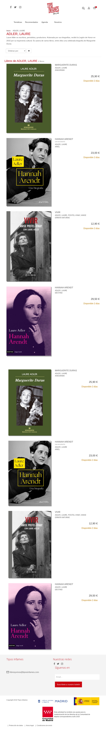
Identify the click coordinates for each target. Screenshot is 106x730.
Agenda (44, 22)
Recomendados (31, 22)
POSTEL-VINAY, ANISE (77, 215)
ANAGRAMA (60, 70)
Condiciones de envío (44, 725)
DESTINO (58, 293)
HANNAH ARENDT (64, 140)
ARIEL (57, 147)
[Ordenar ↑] (28, 51)
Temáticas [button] (18, 22)
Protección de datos (16, 725)
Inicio (8, 31)
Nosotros (58, 22)
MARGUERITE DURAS (66, 65)
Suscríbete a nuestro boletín (68, 684)
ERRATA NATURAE (62, 218)
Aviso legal (30, 725)
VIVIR (57, 212)
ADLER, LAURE (61, 68)
